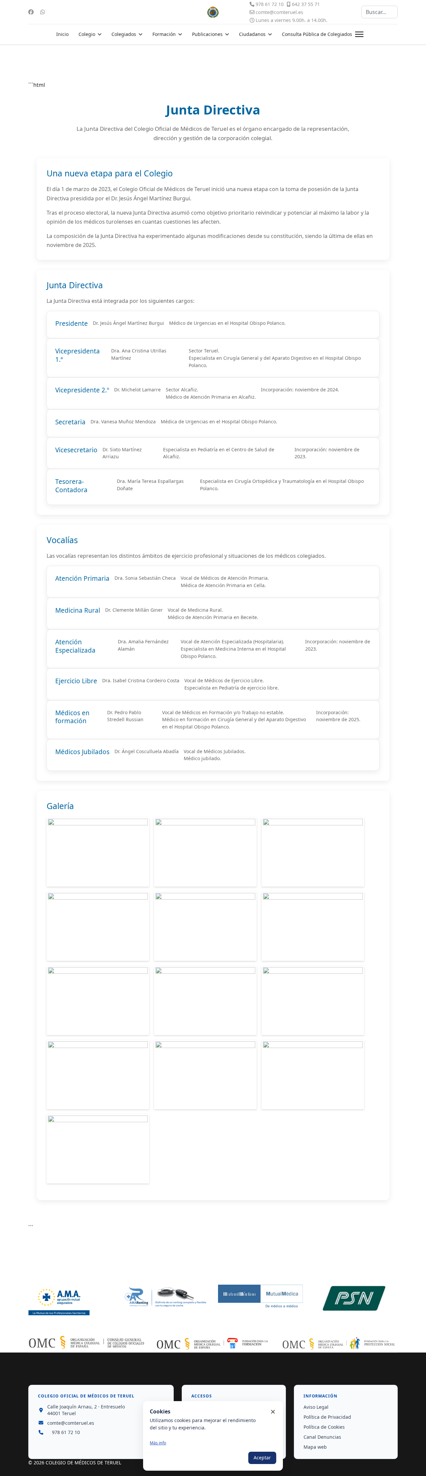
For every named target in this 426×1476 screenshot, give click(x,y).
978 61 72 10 (270, 4)
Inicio (62, 34)
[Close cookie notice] (273, 1411)
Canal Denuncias (322, 1437)
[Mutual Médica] (260, 1297)
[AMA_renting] (165, 1297)
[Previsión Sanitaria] (355, 1298)
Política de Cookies (324, 1427)
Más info (158, 1443)
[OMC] (86, 1342)
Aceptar (262, 1457)
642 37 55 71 (306, 4)
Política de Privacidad (327, 1417)
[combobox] (379, 12)
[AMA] (70, 1300)
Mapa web (315, 1447)
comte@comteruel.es (279, 12)
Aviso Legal (316, 1407)
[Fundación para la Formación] (213, 1343)
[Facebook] (31, 12)
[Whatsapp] (42, 12)
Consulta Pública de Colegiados (317, 34)
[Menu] (359, 34)
